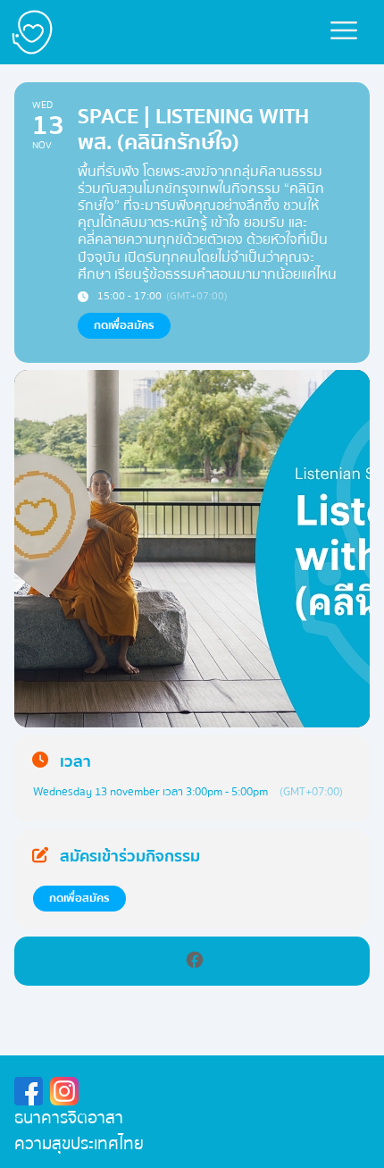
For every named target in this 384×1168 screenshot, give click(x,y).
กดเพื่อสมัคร (79, 898)
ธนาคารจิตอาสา (68, 1118)
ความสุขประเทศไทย (79, 1143)
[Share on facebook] (194, 961)
